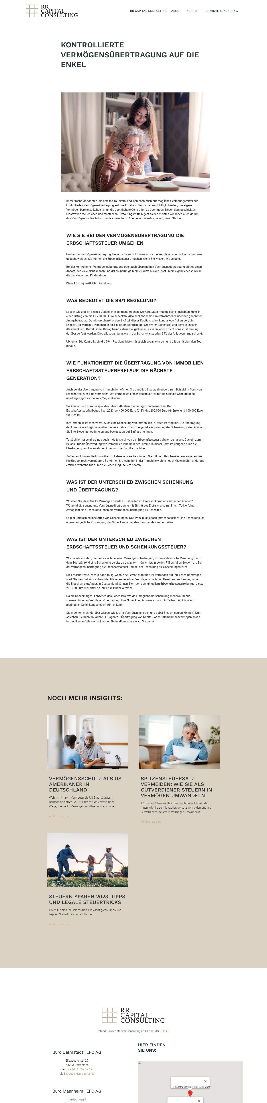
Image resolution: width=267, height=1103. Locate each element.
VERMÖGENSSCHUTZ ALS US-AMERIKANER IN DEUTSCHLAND (86, 784)
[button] (190, 1093)
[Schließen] (205, 1081)
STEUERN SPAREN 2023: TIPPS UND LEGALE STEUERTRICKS (87, 899)
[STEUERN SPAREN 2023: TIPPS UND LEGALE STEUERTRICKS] (87, 860)
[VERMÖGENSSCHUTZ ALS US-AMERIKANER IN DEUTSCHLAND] (87, 742)
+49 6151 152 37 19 (79, 1069)
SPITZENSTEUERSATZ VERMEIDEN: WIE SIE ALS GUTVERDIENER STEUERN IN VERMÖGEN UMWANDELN (176, 787)
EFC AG (164, 1031)
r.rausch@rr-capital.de (80, 1073)
